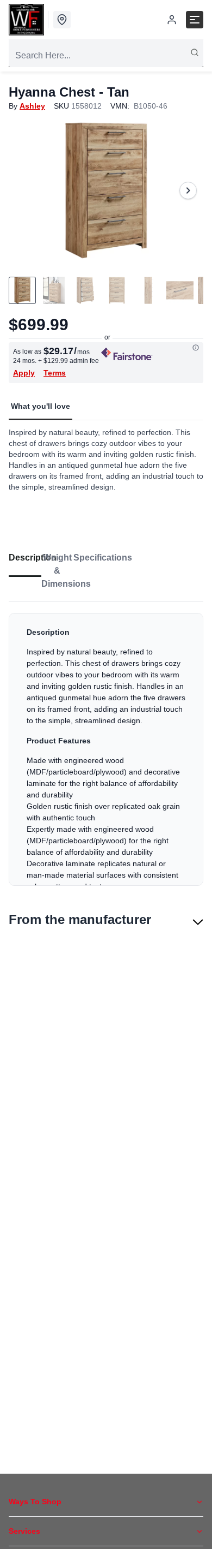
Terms (54, 372)
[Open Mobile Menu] (194, 19)
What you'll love (40, 406)
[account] (171, 19)
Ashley (32, 106)
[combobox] (106, 55)
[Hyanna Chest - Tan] (106, 190)
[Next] (188, 190)
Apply (24, 372)
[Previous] (24, 190)
